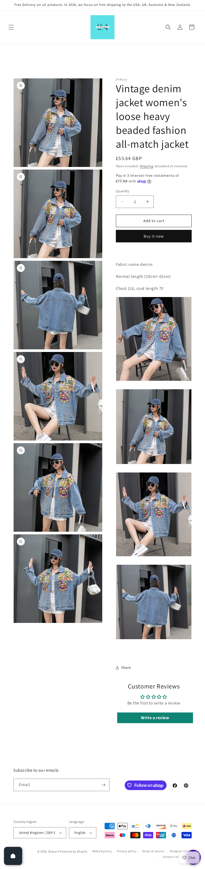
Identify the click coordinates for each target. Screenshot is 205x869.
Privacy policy (127, 851)
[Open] (13, 856)
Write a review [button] (155, 717)
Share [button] (126, 667)
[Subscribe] (103, 785)
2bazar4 (53, 851)
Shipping (146, 166)
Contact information (177, 857)
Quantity (122, 191)
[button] (11, 27)
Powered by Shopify (74, 851)
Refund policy (102, 851)
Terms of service (153, 851)
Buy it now (154, 236)
